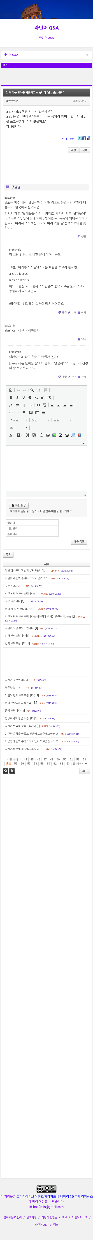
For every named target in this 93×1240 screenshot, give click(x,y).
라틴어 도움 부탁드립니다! (19, 628)
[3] (37, 695)
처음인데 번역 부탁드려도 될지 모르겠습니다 (30, 741)
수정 (73, 150)
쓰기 (84, 771)
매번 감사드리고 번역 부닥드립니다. (25, 570)
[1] (47, 570)
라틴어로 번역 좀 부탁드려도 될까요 (25, 578)
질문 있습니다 (13, 601)
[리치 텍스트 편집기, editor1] (46, 468)
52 (77, 759)
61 (55, 763)
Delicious (88, 138)
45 (32, 759)
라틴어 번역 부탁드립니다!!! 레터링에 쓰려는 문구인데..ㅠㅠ (38, 616)
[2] (73, 616)
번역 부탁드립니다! (15, 643)
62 (61, 763)
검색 (5, 771)
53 (84, 759)
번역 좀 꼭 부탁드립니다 (18, 609)
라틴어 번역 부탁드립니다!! (20, 593)
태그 (12, 771)
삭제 (83, 312)
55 (15, 763)
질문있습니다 (12, 586)
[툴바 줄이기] (83, 443)
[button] (11, 390)
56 (22, 763)
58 (35, 763)
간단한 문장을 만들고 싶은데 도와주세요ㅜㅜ (30, 733)
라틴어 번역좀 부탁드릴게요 (20, 726)
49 (58, 759)
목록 (84, 150)
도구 (64, 1217)
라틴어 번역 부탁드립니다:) (20, 695)
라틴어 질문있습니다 (16, 680)
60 (48, 763)
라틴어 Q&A (46, 28)
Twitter (80, 138)
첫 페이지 (15, 759)
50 (64, 759)
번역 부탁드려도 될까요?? (19, 703)
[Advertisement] (46, 79)
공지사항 (32, 1217)
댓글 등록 (79, 541)
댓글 (83, 236)
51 (71, 759)
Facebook (84, 138)
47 (45, 759)
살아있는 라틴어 (13, 1217)
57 (28, 763)
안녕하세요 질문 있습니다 (19, 718)
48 (51, 759)
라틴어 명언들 (49, 1217)
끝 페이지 (79, 763)
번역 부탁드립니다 (15, 635)
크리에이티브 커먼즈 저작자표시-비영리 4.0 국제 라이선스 (54, 1196)
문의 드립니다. (13, 710)
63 (68, 763)
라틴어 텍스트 (80, 1217)
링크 (55, 1224)
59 (42, 763)
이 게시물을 (68, 139)
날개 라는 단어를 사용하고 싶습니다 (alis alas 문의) (35, 92)
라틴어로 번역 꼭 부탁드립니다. (22, 749)
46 (38, 759)
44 (25, 759)
